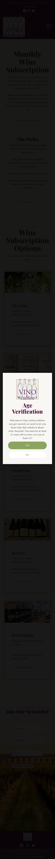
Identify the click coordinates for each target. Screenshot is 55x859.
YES (27, 445)
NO (27, 454)
